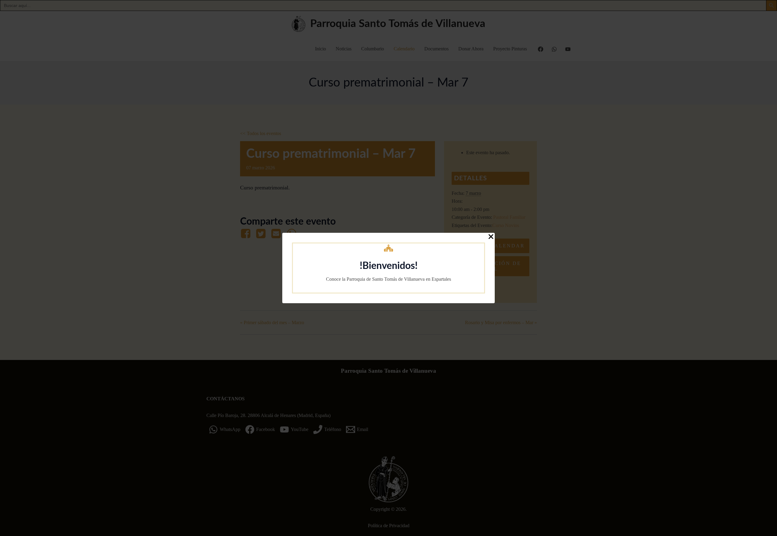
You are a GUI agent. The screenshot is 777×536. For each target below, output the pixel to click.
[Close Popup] (491, 237)
